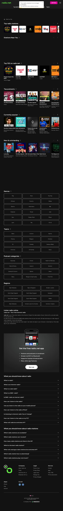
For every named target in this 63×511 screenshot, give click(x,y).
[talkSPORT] (30, 29)
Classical (13, 211)
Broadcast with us (23, 474)
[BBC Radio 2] (38, 29)
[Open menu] (60, 3)
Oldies (50, 201)
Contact (50, 468)
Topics (48, 7)
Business (13, 260)
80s (50, 206)
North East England (13, 293)
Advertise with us (23, 472)
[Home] (4, 19)
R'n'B (50, 222)
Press (20, 470)
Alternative (31, 206)
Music (50, 249)
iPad (5, 486)
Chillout (13, 201)
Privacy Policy (36, 470)
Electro (13, 206)
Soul (13, 217)
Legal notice (36, 472)
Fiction (31, 260)
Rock (31, 195)
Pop (13, 195)
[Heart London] (53, 29)
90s (31, 222)
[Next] (57, 23)
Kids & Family (12, 266)
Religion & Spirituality (31, 276)
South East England (13, 298)
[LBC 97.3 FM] (22, 29)
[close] (42, 2)
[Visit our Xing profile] (23, 484)
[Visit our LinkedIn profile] (19, 484)
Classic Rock (31, 217)
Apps (49, 470)
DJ (12, 244)
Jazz (50, 211)
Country (31, 201)
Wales (50, 298)
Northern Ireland (50, 303)
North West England (31, 293)
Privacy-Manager (37, 477)
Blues (50, 217)
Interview (13, 249)
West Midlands (13, 303)
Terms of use (36, 468)
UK (32, 495)
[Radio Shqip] (45, 29)
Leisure (31, 266)
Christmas (31, 249)
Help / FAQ (50, 472)
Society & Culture (12, 271)
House (31, 211)
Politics (13, 239)
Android (6, 488)
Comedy (31, 244)
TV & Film (50, 276)
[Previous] (53, 23)
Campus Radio (50, 244)
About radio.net (22, 468)
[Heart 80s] (15, 29)
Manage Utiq (36, 474)
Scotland (50, 293)
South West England (31, 298)
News (13, 233)
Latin (13, 222)
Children (50, 239)
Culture (31, 233)
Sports (50, 233)
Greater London (50, 287)
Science (50, 266)
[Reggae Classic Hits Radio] (7, 29)
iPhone (5, 484)
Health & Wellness (50, 260)
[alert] (31, 4)
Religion (31, 239)
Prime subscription (52, 474)
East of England (31, 287)
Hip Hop (50, 195)
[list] (31, 29)
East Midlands (12, 287)
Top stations (16, 7)
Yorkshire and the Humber (31, 303)
